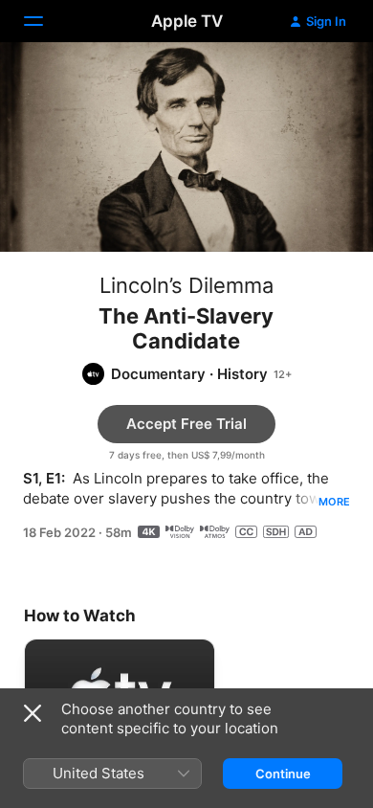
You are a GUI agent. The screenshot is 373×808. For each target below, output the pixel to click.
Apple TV (187, 21)
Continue (283, 773)
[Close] (32, 713)
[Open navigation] (45, 21)
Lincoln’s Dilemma (186, 285)
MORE (334, 501)
